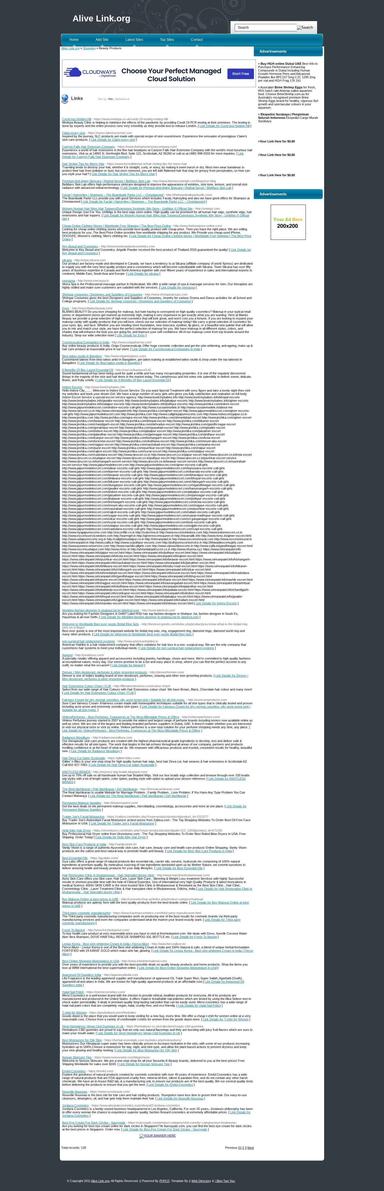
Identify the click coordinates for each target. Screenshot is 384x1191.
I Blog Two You (225, 1181)
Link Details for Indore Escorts (216, 603)
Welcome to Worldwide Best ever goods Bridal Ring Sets (100, 624)
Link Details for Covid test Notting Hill (225, 126)
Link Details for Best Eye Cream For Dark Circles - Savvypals (165, 1129)
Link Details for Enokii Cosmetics (170, 1084)
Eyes (65, 308)
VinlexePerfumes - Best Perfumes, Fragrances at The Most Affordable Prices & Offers (120, 717)
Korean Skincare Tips (77, 1057)
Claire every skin (73, 133)
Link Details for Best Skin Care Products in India (199, 851)
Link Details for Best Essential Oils (179, 868)
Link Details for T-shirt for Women (226, 1019)
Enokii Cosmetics (74, 1071)
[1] (239, 1147)
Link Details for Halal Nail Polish (199, 1005)
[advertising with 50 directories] (157, 1135)
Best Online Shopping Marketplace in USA (90, 961)
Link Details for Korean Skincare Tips (144, 1064)
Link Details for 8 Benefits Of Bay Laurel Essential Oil (133, 380)
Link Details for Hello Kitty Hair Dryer (121, 837)
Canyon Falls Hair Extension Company (88, 146)
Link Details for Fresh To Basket (195, 937)
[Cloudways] (159, 86)
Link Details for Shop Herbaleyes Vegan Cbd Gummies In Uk (139, 1033)
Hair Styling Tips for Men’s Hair (83, 164)
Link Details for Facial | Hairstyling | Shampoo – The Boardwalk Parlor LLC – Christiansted (144, 201)
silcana (67, 260)
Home (74, 40)
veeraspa (68, 280)
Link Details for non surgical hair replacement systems (177, 648)
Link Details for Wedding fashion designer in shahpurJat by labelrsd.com (150, 617)
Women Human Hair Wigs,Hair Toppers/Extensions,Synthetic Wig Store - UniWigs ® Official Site (127, 208)
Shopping (89, 48)
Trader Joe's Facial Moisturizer (83, 816)
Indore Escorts (72, 387)
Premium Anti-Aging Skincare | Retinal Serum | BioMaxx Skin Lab (106, 181)
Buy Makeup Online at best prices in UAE (90, 899)
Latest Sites (134, 40)
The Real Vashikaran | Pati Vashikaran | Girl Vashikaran (99, 789)
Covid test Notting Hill (76, 119)
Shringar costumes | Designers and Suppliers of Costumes (102, 294)
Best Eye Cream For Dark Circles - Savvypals (93, 1122)
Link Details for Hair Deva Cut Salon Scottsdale (123, 765)
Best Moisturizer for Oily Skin (82, 1040)
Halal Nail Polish (73, 992)
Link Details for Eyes (131, 335)
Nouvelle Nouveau (74, 1091)
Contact (197, 40)
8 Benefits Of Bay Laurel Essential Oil (87, 370)
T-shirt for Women (74, 1012)
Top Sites (167, 40)
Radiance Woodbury (76, 737)
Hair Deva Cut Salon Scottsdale (83, 758)
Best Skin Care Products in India (84, 844)
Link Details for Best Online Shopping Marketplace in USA (178, 967)
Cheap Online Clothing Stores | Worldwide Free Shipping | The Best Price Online (116, 225)
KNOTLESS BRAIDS (76, 772)
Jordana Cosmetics (75, 1105)
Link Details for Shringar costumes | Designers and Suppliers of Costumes (140, 301)
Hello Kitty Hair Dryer (76, 830)
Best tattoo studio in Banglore (82, 356)
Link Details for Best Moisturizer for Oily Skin (146, 1050)
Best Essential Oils (75, 858)
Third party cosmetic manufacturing (86, 913)
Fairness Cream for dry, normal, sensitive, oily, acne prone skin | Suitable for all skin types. (123, 699)
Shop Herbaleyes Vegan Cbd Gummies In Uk (93, 1026)
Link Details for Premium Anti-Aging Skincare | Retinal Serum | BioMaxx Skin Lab (176, 187)
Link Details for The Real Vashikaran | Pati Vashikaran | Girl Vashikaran (138, 795)
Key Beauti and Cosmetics (80, 246)
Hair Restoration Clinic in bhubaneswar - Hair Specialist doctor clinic (108, 875)
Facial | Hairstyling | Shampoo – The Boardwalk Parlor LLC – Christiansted (112, 194)
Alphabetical (122, 99)
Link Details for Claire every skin (113, 139)
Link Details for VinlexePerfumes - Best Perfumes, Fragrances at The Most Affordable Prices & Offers (131, 730)
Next (250, 1147)
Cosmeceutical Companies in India (85, 342)
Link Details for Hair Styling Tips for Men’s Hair (123, 174)
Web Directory (201, 1181)
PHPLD (164, 1181)
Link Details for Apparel (127, 665)
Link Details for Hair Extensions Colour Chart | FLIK (99, 692)
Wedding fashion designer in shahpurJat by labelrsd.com (100, 610)
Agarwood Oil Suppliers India (81, 975)
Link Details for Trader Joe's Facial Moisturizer (122, 823)
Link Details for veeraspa (178, 287)
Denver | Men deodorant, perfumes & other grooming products (104, 672)
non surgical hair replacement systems (88, 641)
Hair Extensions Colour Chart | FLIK (86, 686)
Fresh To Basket (73, 930)
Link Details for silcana (143, 273)
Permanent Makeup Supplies (81, 803)
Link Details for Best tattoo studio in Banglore (109, 363)
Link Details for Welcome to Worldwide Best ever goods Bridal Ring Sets (143, 634)
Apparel (67, 655)
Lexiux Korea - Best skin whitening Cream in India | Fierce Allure (105, 944)
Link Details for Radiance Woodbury (95, 751)
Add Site (102, 40)
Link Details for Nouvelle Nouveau (180, 1098)
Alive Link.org (101, 18)
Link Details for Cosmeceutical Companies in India (166, 349)
